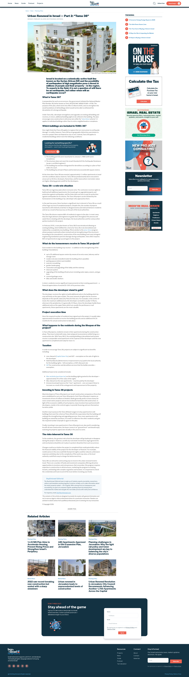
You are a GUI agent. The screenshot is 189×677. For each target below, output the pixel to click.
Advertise (161, 3)
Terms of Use (111, 629)
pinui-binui (88, 230)
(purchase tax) (56, 376)
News (17, 3)
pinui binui (85, 119)
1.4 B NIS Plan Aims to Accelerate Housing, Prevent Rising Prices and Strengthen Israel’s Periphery (40, 547)
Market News (31, 578)
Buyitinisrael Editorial (55, 19)
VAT (47, 365)
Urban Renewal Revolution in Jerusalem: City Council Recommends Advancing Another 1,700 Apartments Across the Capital (102, 586)
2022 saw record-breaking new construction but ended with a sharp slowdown (41, 585)
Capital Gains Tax (62, 356)
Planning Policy (39, 11)
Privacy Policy (130, 627)
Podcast (31, 3)
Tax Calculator (121, 664)
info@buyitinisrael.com (63, 493)
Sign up (122, 633)
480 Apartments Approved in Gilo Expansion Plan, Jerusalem (72, 544)
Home (10, 3)
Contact (136, 655)
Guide (23, 3)
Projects (40, 3)
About (136, 653)
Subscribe (155, 189)
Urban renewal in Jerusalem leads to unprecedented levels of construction (70, 585)
